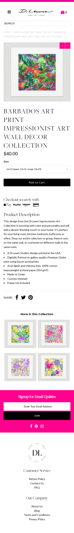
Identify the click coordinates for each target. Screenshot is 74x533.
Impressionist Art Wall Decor (32, 32)
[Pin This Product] (30, 298)
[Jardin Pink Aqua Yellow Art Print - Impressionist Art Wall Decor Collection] (54, 347)
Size (6, 161)
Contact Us (37, 483)
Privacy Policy (37, 519)
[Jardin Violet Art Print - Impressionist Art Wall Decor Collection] (20, 380)
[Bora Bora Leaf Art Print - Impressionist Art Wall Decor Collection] (20, 347)
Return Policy (37, 478)
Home (7, 32)
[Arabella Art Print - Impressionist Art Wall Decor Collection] (54, 380)
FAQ (37, 487)
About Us (37, 506)
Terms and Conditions (37, 514)
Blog (37, 510)
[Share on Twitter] (23, 298)
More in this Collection (36, 314)
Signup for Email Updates (37, 396)
